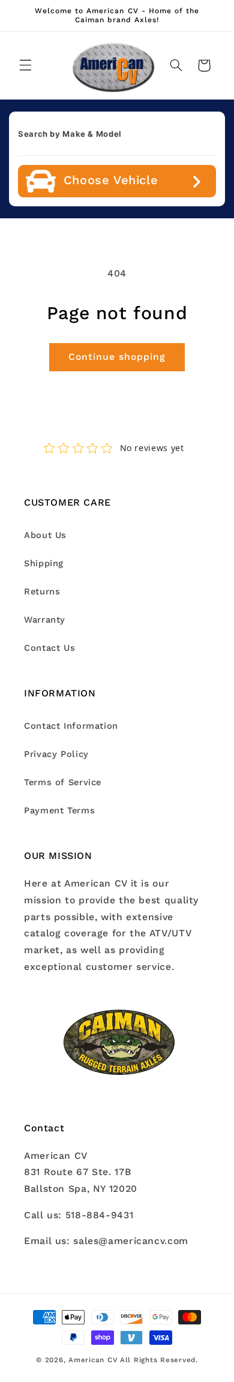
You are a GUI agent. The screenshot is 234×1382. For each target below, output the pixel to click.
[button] (25, 65)
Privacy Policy (56, 754)
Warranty (44, 619)
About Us (45, 535)
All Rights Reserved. (159, 1360)
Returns (42, 591)
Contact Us (49, 647)
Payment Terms (59, 810)
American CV (93, 1360)
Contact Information (71, 725)
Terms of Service (62, 782)
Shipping (44, 563)
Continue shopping (117, 356)
